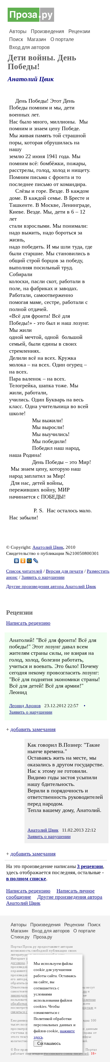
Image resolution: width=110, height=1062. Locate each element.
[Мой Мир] (29, 561)
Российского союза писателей (66, 1053)
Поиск (16, 39)
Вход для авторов (29, 47)
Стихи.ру (20, 936)
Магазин (36, 39)
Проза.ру (42, 936)
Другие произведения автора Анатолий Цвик (51, 586)
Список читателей (24, 571)
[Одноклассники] (23, 561)
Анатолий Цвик (31, 79)
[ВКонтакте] (16, 561)
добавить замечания (33, 729)
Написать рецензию (28, 623)
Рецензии (79, 31)
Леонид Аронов (25, 705)
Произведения (47, 31)
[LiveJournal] (36, 561)
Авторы (18, 31)
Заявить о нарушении (42, 577)
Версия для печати (64, 571)
